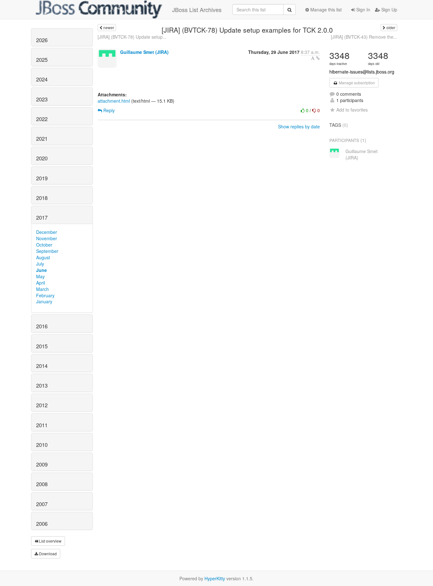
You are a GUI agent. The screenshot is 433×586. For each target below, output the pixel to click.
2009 (42, 464)
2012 (42, 405)
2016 (42, 326)
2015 (42, 346)
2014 (42, 366)
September (47, 251)
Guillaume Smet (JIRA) (144, 52)
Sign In (362, 9)
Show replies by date (299, 126)
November (46, 238)
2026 (42, 40)
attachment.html (114, 101)
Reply (108, 110)
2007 (42, 504)
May (40, 276)
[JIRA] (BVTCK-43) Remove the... (364, 37)
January (44, 301)
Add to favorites (352, 109)
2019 (42, 178)
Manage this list (325, 9)
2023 (42, 99)
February (45, 295)
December (46, 232)
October (44, 244)
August (43, 257)
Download (47, 553)
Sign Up (388, 9)
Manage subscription (356, 82)
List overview (49, 541)
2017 (42, 217)
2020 (42, 158)
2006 (42, 523)
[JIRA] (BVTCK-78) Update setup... (132, 37)
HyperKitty (214, 578)
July (40, 264)
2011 (42, 425)
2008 (42, 484)
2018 (42, 198)
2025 (42, 59)
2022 (42, 119)
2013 (42, 385)
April (40, 283)
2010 (42, 444)
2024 (42, 79)
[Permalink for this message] (318, 58)
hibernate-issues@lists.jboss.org (361, 71)
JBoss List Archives (197, 9)
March (42, 289)
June (41, 270)
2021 (42, 138)
